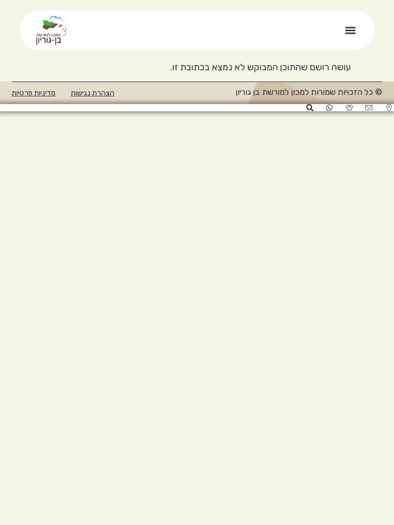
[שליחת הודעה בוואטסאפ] (329, 107)
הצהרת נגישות (92, 93)
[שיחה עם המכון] (349, 107)
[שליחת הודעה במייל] (369, 107)
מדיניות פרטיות (33, 93)
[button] (350, 30)
